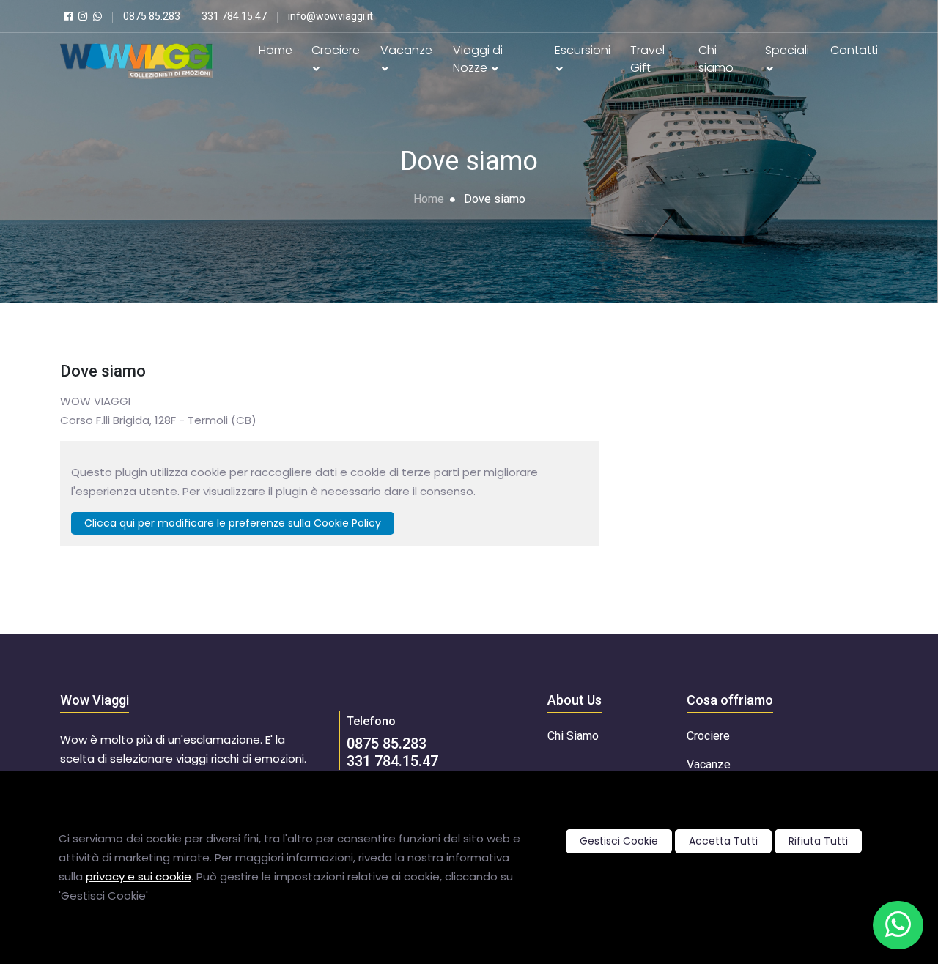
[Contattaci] (898, 925)
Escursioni (582, 50)
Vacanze (406, 50)
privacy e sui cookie (138, 876)
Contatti (854, 50)
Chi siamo (716, 59)
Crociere (335, 50)
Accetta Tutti (723, 841)
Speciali (787, 50)
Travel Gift (647, 59)
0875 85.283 (386, 743)
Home (275, 50)
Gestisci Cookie (619, 841)
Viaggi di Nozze (478, 59)
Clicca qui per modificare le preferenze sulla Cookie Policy (232, 523)
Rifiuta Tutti (818, 841)
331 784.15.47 (392, 761)
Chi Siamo (573, 736)
